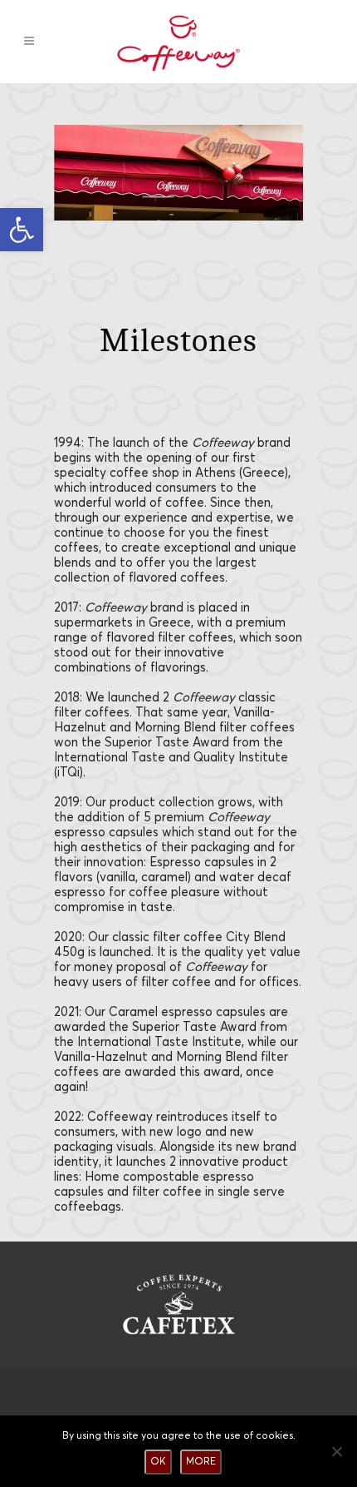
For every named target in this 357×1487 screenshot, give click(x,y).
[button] (21, 229)
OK (158, 1461)
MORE (201, 1461)
